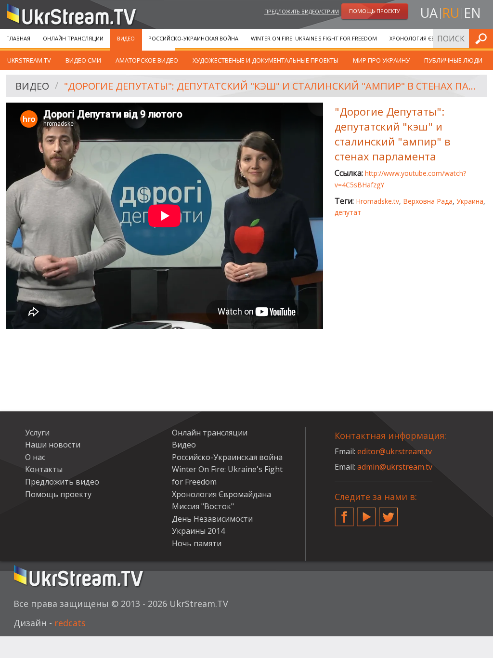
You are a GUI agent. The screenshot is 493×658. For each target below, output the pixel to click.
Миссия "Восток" (203, 506)
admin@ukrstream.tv (394, 466)
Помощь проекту (58, 494)
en (472, 13)
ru (450, 13)
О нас (35, 457)
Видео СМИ (83, 60)
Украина (469, 201)
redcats (70, 623)
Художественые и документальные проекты (265, 60)
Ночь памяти (196, 543)
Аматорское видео (147, 60)
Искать (483, 38)
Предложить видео (62, 481)
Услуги (37, 432)
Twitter (388, 513)
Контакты (44, 469)
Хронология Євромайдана (428, 38)
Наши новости (52, 444)
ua (429, 13)
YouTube (366, 513)
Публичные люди (453, 60)
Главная (18, 38)
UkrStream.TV (29, 60)
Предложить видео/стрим (301, 11)
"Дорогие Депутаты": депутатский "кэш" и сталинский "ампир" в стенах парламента (272, 85)
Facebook (344, 513)
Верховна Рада (428, 201)
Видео (126, 38)
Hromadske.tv (377, 201)
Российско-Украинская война (193, 38)
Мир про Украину (381, 60)
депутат (348, 212)
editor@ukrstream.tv (394, 451)
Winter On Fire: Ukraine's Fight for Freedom (314, 38)
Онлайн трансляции (73, 38)
